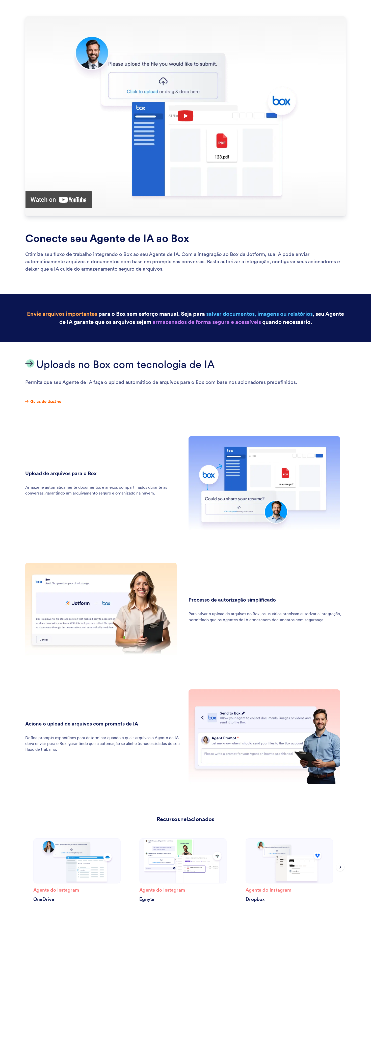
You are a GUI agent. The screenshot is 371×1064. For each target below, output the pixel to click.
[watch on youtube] (58, 199)
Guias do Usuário (45, 401)
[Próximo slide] (340, 867)
